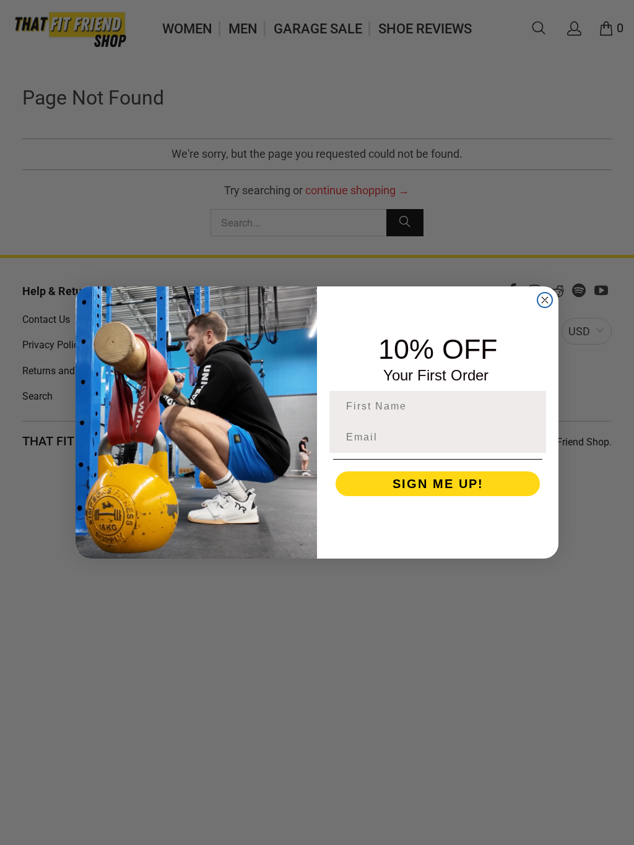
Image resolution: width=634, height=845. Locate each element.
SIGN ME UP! (438, 484)
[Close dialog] (544, 300)
